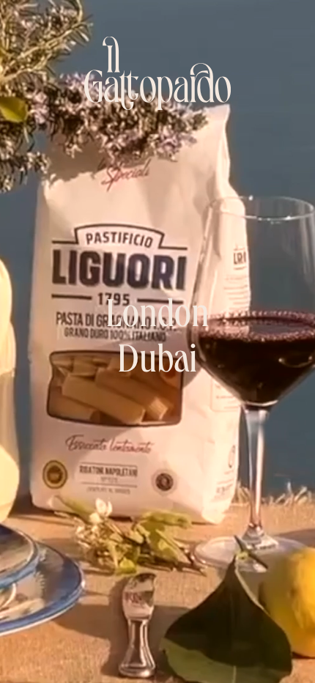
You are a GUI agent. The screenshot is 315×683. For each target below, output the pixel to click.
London (157, 318)
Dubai (157, 364)
